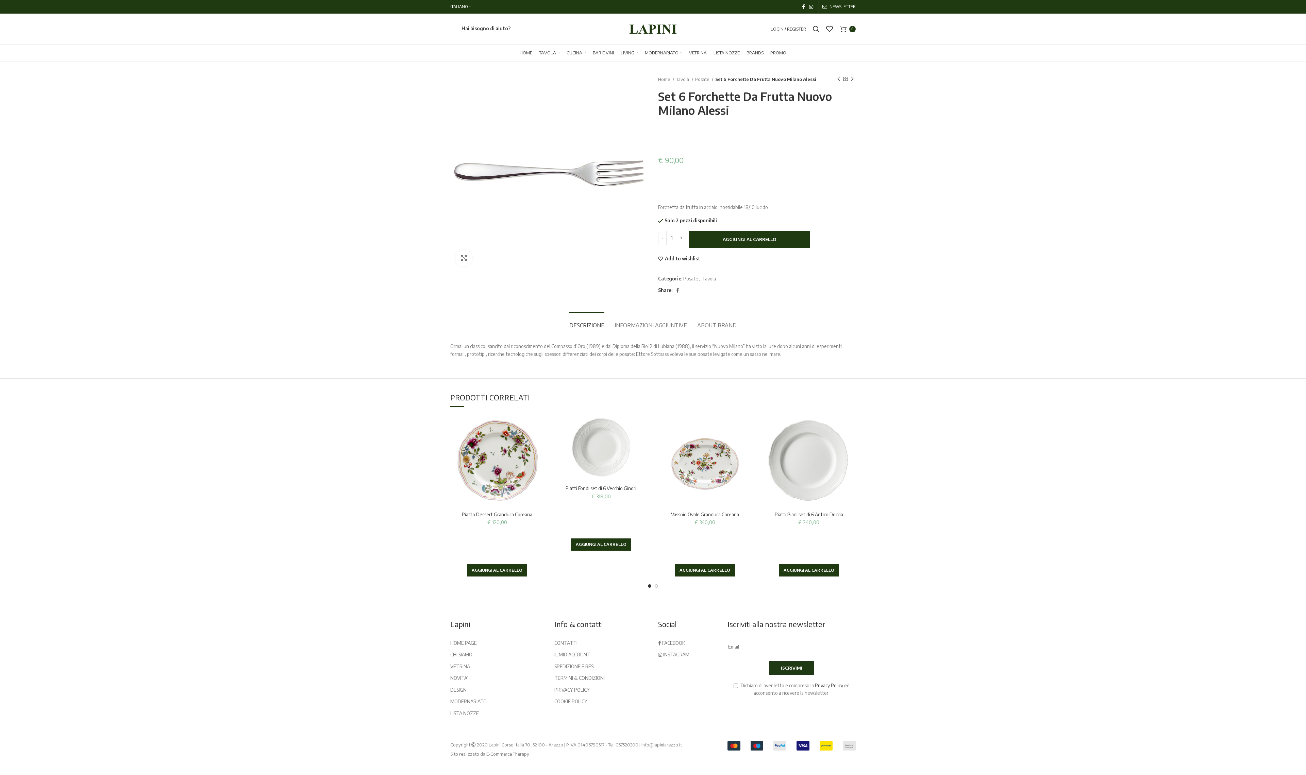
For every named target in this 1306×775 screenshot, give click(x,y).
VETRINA (460, 666)
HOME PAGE (463, 643)
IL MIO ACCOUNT (572, 654)
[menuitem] (461, 7)
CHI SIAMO (461, 654)
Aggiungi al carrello (749, 239)
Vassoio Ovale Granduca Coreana (705, 514)
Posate (702, 79)
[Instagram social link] (811, 6)
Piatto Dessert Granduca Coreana (497, 514)
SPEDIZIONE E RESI (574, 666)
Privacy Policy (829, 685)
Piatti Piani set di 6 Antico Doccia (809, 514)
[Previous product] (838, 79)
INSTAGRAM (675, 654)
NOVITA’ (459, 678)
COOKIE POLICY (570, 701)
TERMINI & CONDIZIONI (579, 678)
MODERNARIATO (468, 701)
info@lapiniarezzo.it (661, 744)
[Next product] (852, 79)
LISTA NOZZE (464, 713)
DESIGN (458, 690)
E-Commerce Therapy (507, 754)
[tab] (586, 322)
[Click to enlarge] (463, 257)
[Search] (816, 29)
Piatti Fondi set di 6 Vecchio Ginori (601, 488)
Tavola (683, 79)
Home (664, 79)
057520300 (627, 744)
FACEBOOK (673, 643)
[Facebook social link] (803, 6)
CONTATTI (565, 643)
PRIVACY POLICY (572, 690)
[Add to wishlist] (539, 425)
